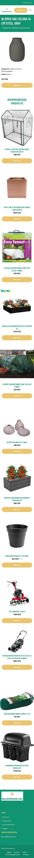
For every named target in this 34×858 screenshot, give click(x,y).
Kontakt (17, 852)
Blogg (5, 828)
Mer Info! (17, 85)
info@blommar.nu (27, 2)
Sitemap (26, 855)
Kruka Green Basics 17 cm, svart (17, 556)
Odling (12, 69)
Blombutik (21, 10)
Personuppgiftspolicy (13, 855)
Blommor (6, 817)
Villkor (24, 852)
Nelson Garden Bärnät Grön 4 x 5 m (17, 714)
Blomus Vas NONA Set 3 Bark (17, 442)
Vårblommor (7, 821)
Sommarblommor (9, 825)
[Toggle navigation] (30, 10)
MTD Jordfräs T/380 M (17, 611)
